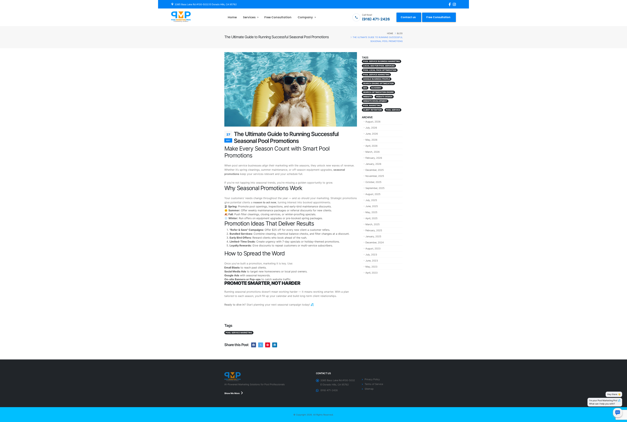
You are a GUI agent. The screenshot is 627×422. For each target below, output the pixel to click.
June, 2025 (371, 206)
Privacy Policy (372, 379)
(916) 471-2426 (329, 390)
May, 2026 (371, 139)
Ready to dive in (234, 304)
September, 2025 (375, 188)
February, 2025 (373, 230)
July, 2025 (371, 200)
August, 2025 (372, 194)
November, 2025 (374, 176)
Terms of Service (374, 384)
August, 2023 (372, 248)
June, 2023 (371, 260)
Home (232, 17)
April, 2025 (371, 218)
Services (249, 17)
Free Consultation (277, 17)
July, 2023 (371, 254)
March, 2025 (372, 224)
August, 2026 (372, 121)
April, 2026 (371, 145)
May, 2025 (371, 212)
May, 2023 (371, 266)
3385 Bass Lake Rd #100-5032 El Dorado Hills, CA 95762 (206, 4)
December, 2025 (374, 170)
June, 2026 (371, 133)
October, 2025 (373, 182)
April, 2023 (371, 272)
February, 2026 (373, 157)
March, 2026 (372, 151)
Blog (400, 33)
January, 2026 (373, 163)
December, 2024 (374, 242)
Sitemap (369, 388)
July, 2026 (371, 127)
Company (305, 17)
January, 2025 (373, 236)
